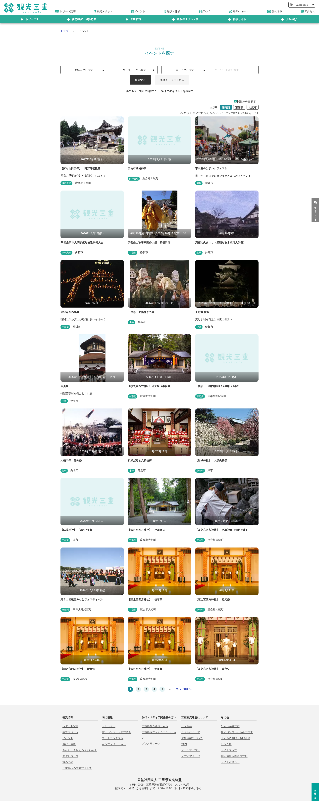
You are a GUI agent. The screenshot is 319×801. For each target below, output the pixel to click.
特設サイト (239, 19)
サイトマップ (229, 750)
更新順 (239, 107)
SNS (184, 744)
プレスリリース (151, 743)
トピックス (32, 19)
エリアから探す (184, 70)
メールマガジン (190, 750)
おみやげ (291, 19)
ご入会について (190, 732)
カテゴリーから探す (134, 70)
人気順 (253, 107)
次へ (178, 689)
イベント (67, 738)
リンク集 (226, 744)
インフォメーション (114, 744)
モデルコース (70, 756)
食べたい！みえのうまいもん (79, 750)
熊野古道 (136, 19)
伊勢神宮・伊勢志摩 (84, 19)
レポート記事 (70, 726)
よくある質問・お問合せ (235, 738)
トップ (64, 31)
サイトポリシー (230, 762)
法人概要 (186, 726)
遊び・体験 (69, 744)
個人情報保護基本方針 (234, 756)
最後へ (187, 689)
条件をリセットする (172, 80)
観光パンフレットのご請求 (237, 732)
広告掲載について (192, 738)
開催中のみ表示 (246, 101)
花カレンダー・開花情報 (116, 732)
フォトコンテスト (112, 738)
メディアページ (190, 756)
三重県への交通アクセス (77, 768)
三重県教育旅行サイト (155, 726)
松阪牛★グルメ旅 (187, 19)
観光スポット (70, 732)
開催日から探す (83, 70)
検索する (140, 80)
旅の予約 (67, 762)
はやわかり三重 (230, 726)
